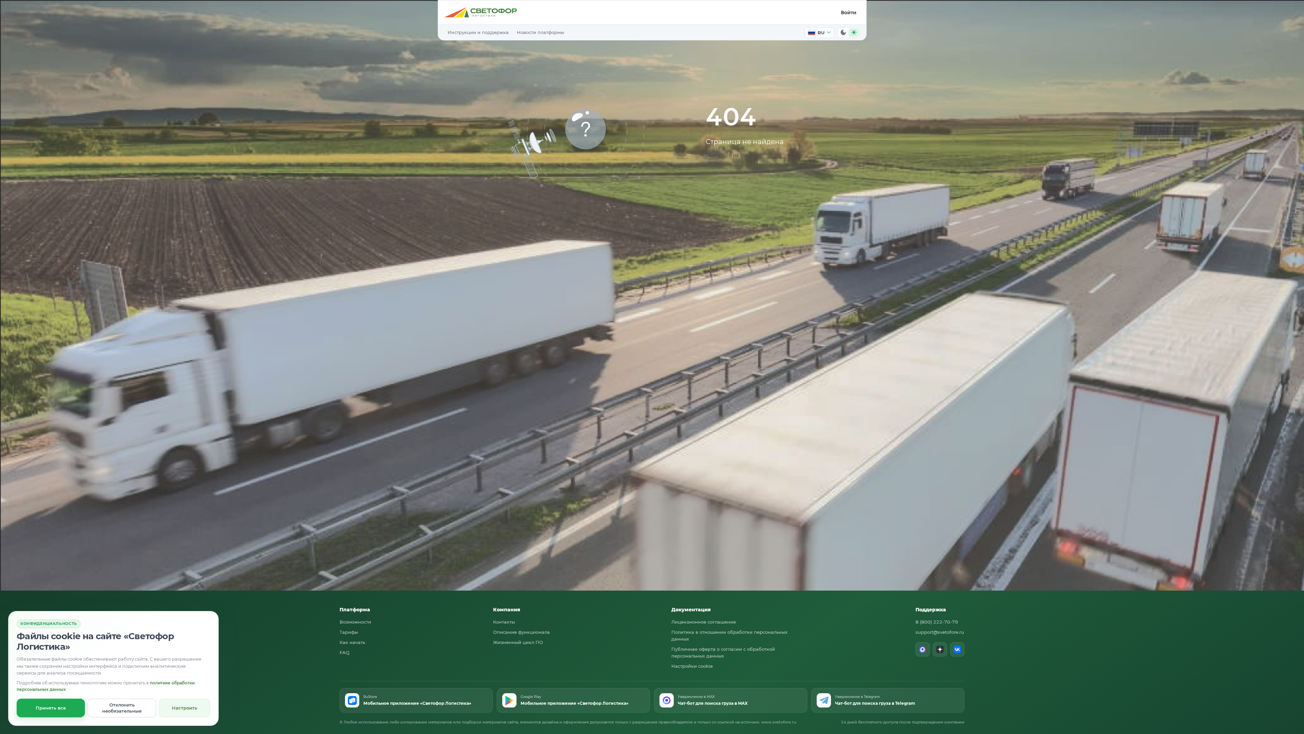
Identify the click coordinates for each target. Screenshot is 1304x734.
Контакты (504, 622)
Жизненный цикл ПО (518, 642)
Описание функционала (521, 632)
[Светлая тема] (854, 32)
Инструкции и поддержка (478, 32)
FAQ (344, 652)
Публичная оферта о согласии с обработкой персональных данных (723, 652)
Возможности (355, 622)
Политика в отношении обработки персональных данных (729, 635)
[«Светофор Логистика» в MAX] (923, 649)
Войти (848, 13)
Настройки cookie (692, 666)
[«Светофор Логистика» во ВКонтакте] (957, 649)
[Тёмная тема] (843, 32)
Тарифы (349, 632)
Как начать (352, 642)
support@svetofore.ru (940, 632)
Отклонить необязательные (122, 708)
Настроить (184, 708)
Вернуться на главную (733, 155)
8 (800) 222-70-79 (937, 622)
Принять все (51, 708)
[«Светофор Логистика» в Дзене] (940, 649)
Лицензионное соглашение (703, 622)
